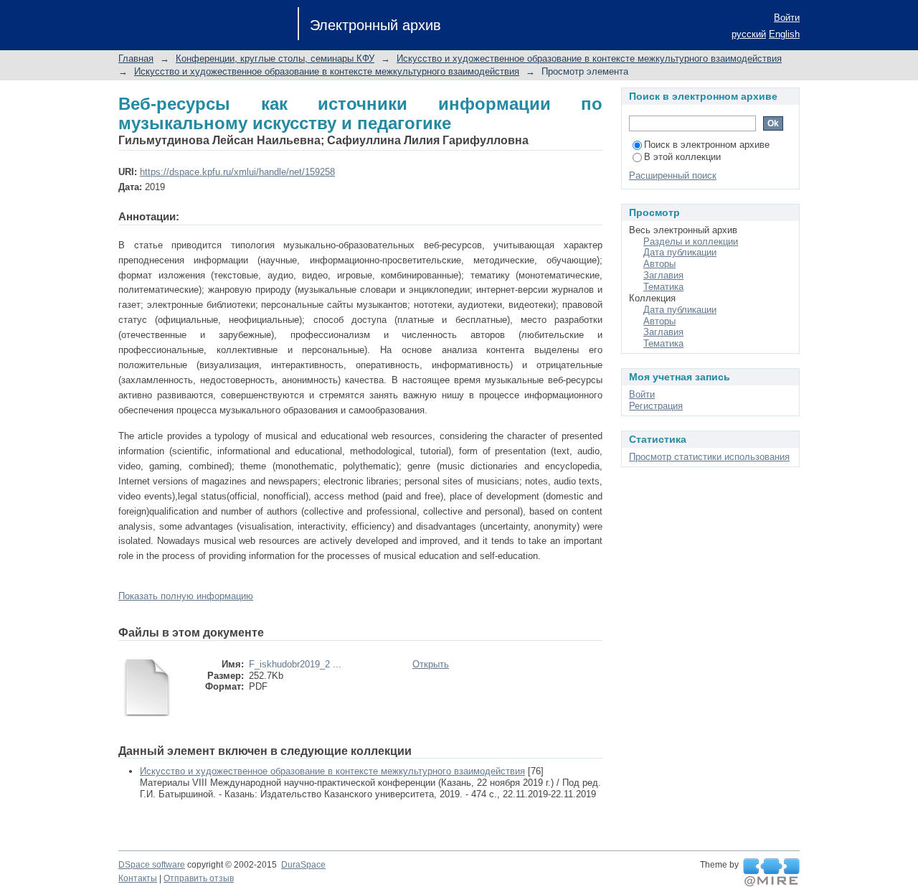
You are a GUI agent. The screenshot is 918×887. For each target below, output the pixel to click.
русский (749, 34)
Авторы (659, 263)
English (784, 34)
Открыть (430, 664)
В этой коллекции (682, 156)
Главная (135, 58)
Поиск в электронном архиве (707, 144)
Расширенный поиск (672, 175)
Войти (787, 17)
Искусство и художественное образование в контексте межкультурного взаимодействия (589, 58)
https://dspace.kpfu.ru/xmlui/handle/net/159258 (237, 171)
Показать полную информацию (185, 596)
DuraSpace (303, 865)
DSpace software (151, 865)
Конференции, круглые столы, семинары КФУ (275, 58)
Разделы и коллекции (690, 241)
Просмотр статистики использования (709, 456)
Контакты (137, 878)
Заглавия (663, 275)
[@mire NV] (771, 873)
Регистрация (656, 405)
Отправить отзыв (199, 878)
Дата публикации (679, 252)
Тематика (663, 286)
